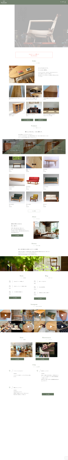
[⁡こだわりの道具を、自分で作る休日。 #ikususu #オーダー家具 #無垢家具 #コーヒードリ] (17, 326)
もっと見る (17, 235)
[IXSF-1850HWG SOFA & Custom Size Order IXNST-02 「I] (51, 315)
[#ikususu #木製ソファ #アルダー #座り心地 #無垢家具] (62, 326)
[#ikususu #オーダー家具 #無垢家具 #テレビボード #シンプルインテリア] (39, 326)
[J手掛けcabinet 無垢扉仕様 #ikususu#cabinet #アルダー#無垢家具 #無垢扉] (62, 315)
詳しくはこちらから (34, 55)
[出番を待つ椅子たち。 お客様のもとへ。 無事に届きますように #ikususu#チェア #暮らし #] (28, 315)
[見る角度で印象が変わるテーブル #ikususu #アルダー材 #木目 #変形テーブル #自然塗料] (51, 326)
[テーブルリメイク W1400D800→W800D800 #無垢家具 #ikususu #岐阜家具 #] (39, 315)
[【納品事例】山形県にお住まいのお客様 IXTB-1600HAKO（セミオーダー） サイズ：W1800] (5, 315)
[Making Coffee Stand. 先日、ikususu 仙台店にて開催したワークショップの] (5, 326)
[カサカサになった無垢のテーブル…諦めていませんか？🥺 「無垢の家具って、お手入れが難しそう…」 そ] (28, 326)
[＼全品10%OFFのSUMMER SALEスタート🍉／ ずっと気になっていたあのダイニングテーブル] (17, 315)
